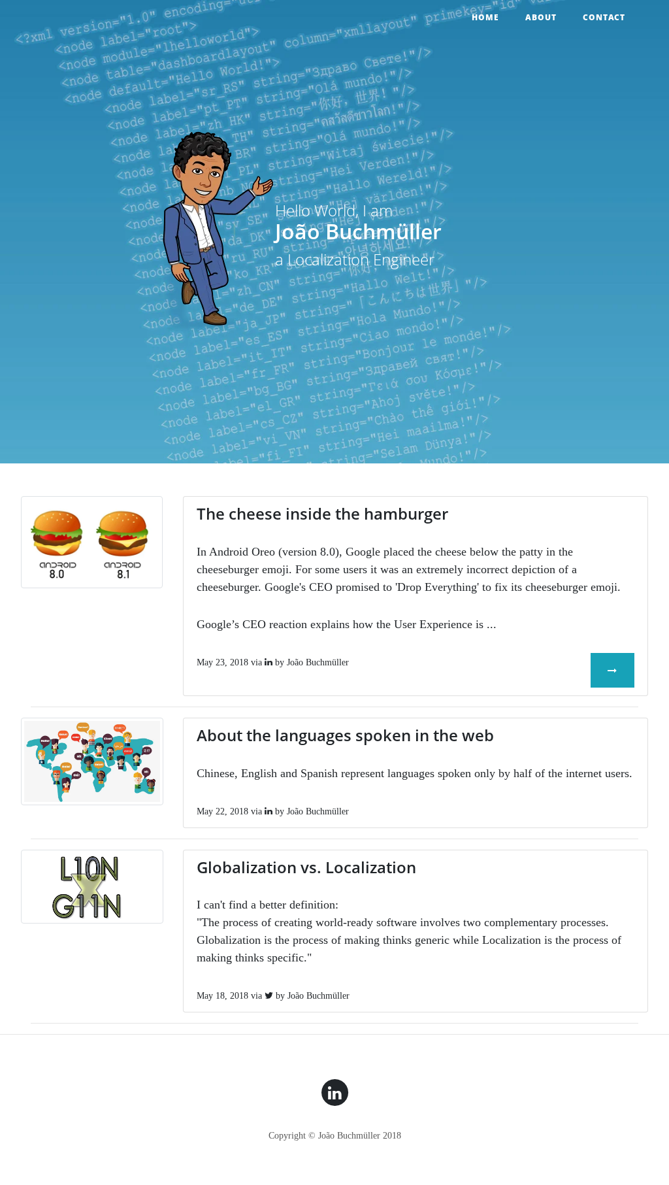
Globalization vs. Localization (306, 867)
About (541, 17)
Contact (604, 17)
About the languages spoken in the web (345, 735)
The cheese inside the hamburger (322, 513)
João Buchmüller (318, 662)
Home (485, 17)
